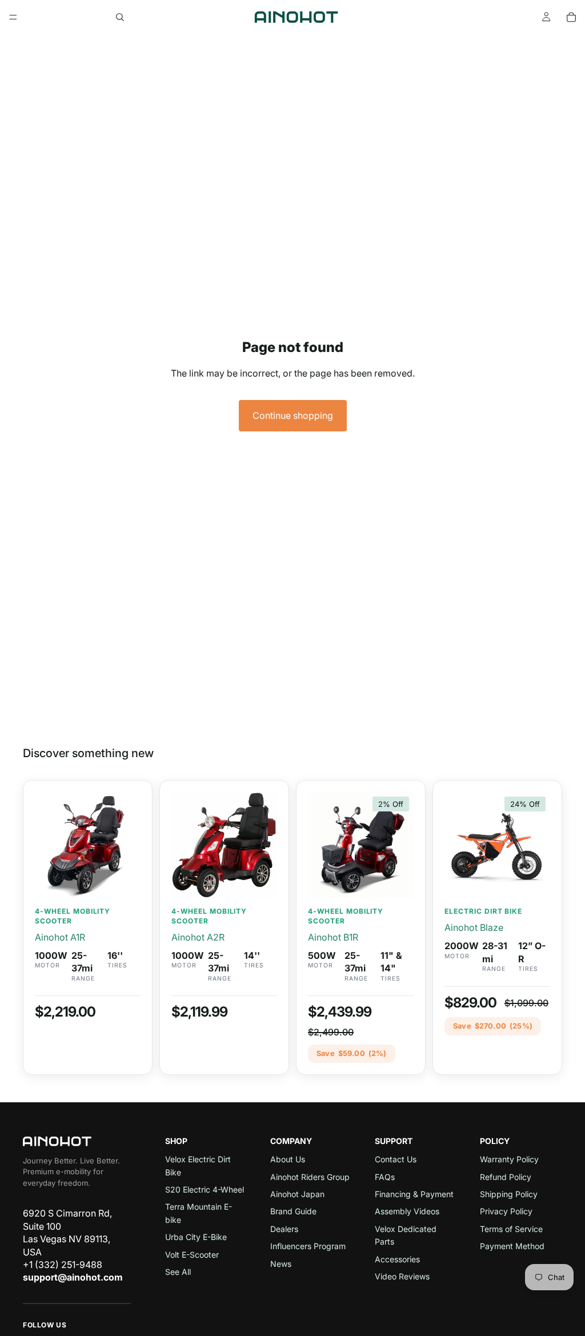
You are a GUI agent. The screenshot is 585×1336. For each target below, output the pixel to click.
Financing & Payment (414, 1194)
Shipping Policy (509, 1194)
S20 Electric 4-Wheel (204, 1189)
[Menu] (13, 17)
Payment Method (512, 1246)
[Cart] (571, 17)
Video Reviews (402, 1276)
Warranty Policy (509, 1159)
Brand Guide (293, 1211)
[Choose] (532, 880)
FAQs (385, 1177)
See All (178, 1272)
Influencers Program (308, 1246)
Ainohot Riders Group (310, 1177)
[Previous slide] (47, 845)
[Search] (120, 17)
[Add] (123, 880)
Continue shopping (293, 415)
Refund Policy (505, 1177)
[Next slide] (128, 845)
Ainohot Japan (297, 1194)
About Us (287, 1159)
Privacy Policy (506, 1211)
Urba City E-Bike (196, 1237)
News (280, 1264)
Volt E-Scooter (192, 1254)
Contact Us (395, 1159)
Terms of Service (511, 1229)
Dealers (284, 1229)
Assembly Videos (407, 1211)
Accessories (397, 1259)
